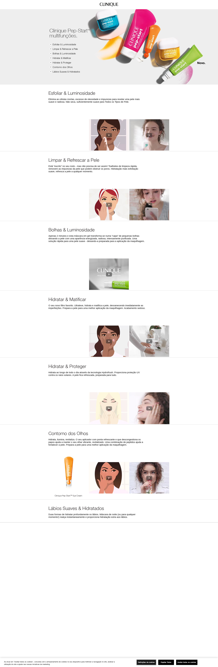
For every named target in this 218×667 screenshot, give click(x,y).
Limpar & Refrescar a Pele (65, 49)
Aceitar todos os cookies (187, 662)
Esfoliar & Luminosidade (64, 44)
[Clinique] (109, 6)
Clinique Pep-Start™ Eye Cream (68, 496)
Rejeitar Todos (166, 662)
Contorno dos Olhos (62, 67)
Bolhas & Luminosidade (64, 53)
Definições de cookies (146, 662)
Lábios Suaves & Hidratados (66, 71)
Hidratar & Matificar (61, 58)
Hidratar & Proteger (61, 62)
